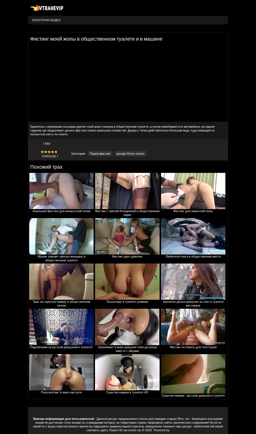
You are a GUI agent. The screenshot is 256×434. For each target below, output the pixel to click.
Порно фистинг (100, 153)
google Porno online (130, 153)
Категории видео (46, 20)
